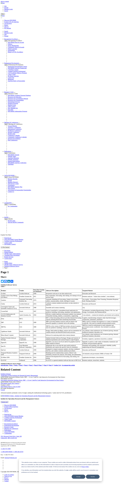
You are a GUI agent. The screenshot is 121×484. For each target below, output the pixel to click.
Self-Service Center (13, 183)
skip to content (5, 1)
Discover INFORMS (10, 20)
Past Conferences (12, 140)
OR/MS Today (12, 156)
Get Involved (8, 23)
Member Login (8, 9)
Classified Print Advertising (12, 255)
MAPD (6, 217)
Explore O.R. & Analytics (11, 22)
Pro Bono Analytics (13, 76)
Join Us (6, 26)
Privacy (6, 478)
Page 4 (26, 365)
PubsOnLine (7, 238)
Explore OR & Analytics (11, 406)
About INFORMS (9, 175)
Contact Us (11, 191)
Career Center (12, 74)
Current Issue (8, 258)
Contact (6, 481)
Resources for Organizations (16, 100)
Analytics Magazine (13, 158)
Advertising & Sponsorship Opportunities (19, 190)
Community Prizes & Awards (16, 47)
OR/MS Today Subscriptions (12, 253)
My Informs (7, 28)
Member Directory (13, 182)
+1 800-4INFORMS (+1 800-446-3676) (12, 451)
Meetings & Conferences (11, 122)
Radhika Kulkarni (6, 374)
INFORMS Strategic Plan (15, 187)
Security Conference (13, 132)
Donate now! (4, 402)
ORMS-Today (8, 263)
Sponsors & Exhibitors (14, 138)
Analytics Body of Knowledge (16, 81)
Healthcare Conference (14, 130)
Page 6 (36, 365)
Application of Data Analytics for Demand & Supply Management (19, 375)
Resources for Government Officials (18, 98)
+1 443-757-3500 (6, 448)
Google (3, 390)
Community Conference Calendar (17, 137)
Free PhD (10, 109)
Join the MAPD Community (16, 222)
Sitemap (6, 479)
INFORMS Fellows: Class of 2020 (10, 386)
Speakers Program (13, 103)
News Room (11, 188)
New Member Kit (13, 108)
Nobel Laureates (12, 49)
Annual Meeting (12, 126)
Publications (7, 151)
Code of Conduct (9, 474)
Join (5, 6)
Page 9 (51, 365)
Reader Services (8, 257)
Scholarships (11, 50)
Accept (78, 476)
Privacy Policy (85, 466)
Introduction (4, 365)
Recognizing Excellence (11, 39)
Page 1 (11, 365)
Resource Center (9, 92)
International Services (14, 102)
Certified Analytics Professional (16, 71)
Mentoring (11, 79)
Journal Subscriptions (14, 161)
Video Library (12, 106)
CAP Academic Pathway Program (17, 73)
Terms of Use (8, 476)
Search (6, 31)
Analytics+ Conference (14, 127)
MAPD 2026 (11, 134)
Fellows (10, 44)
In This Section (5, 247)
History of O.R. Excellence (15, 52)
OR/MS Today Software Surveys (13, 264)
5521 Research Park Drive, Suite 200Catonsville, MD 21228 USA (11, 437)
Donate (6, 7)
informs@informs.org (11, 457)
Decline (93, 476)
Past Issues (7, 250)
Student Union (12, 105)
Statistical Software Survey (11, 266)
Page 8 (46, 365)
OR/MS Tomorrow (13, 159)
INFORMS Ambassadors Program (17, 111)
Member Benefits (12, 179)
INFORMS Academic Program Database (19, 95)
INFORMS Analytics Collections (17, 162)
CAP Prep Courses (13, 69)
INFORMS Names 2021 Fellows (10, 383)
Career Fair (11, 77)
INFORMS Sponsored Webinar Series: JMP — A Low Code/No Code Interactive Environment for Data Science (32, 380)
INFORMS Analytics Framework (17, 68)
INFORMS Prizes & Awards (16, 42)
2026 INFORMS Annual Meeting (13, 239)
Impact (6, 25)
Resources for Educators (14, 97)
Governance (11, 185)
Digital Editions (8, 252)
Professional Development (11, 63)
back (6, 40)
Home (6, 261)
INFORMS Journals (13, 155)
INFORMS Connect (10, 244)
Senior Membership (13, 45)
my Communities (12, 206)
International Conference (15, 129)
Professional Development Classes (17, 66)
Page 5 (31, 365)
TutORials (11, 164)
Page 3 (21, 365)
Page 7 (41, 365)
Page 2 (16, 365)
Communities (8, 202)
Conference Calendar (14, 135)
